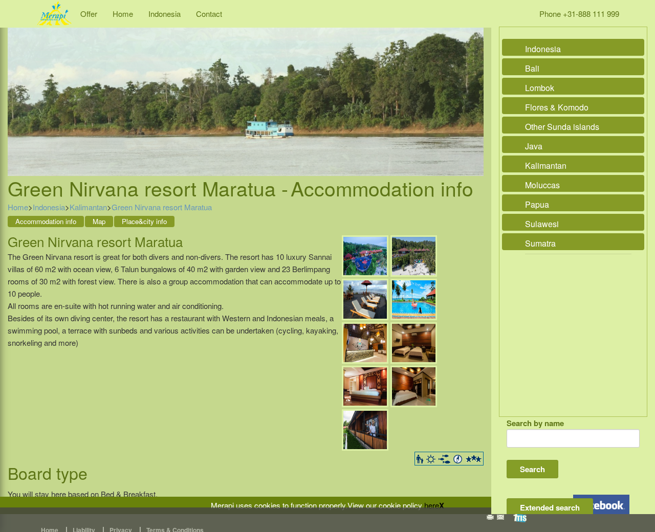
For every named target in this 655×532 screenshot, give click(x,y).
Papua (537, 204)
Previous (18, 90)
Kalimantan (88, 207)
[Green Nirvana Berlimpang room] (413, 385)
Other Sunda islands (562, 126)
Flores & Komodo (556, 107)
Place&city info (144, 221)
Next (473, 90)
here (431, 505)
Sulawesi (542, 224)
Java (533, 146)
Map (99, 221)
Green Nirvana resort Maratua (162, 207)
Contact (209, 13)
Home (123, 13)
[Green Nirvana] (365, 254)
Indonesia (164, 13)
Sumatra (540, 243)
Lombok (539, 88)
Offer (88, 13)
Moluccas (542, 185)
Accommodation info (45, 221)
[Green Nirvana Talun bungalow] (365, 385)
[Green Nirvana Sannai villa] (413, 341)
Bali (532, 68)
